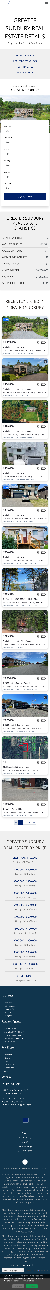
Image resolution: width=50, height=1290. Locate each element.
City (6, 1061)
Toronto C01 (9, 1009)
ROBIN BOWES (10, 1041)
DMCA (25, 1142)
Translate (44, 1270)
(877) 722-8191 (18, 1098)
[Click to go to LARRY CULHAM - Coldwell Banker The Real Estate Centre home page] (3, 3)
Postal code (9, 1064)
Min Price (8, 126)
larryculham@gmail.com (19, 1104)
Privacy (25, 1133)
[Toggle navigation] (46, 3)
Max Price (8, 137)
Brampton (8, 1012)
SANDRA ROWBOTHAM (14, 1032)
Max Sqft (8, 183)
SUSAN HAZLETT (11, 1028)
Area (6, 1071)
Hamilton (8, 1002)
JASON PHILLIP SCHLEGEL (15, 1035)
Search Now (25, 196)
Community (9, 1067)
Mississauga (9, 1006)
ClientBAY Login (25, 1146)
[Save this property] (45, 319)
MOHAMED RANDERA (13, 1038)
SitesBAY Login (25, 1150)
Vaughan (8, 1015)
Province (8, 1054)
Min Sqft (7, 172)
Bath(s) (7, 160)
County (7, 1058)
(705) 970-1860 (16, 1101)
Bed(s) (6, 149)
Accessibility (25, 1137)
